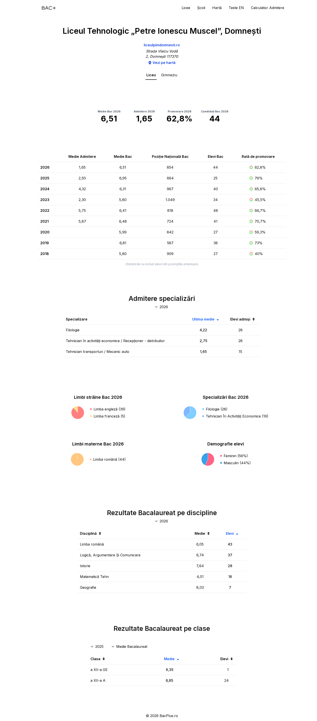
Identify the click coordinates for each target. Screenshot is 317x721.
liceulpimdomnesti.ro (162, 45)
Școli (201, 8)
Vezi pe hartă (164, 62)
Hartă (217, 8)
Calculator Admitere (267, 8)
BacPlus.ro (169, 716)
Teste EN (236, 8)
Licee (186, 8)
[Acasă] (48, 8)
